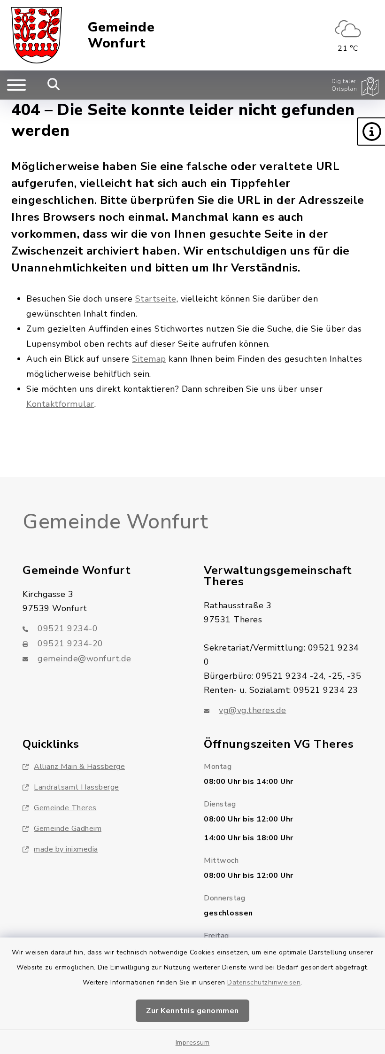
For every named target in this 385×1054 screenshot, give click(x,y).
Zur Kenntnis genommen (192, 1011)
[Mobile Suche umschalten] (53, 85)
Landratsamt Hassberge (76, 787)
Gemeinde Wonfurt (121, 35)
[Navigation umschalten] (16, 85)
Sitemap (149, 358)
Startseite (156, 298)
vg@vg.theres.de (252, 710)
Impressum (193, 1042)
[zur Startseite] (36, 35)
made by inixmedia (66, 849)
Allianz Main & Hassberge (79, 766)
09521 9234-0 (68, 628)
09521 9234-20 (70, 643)
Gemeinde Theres (65, 808)
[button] (371, 131)
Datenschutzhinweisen (263, 982)
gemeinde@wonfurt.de (84, 658)
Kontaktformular (60, 404)
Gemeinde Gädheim (67, 828)
